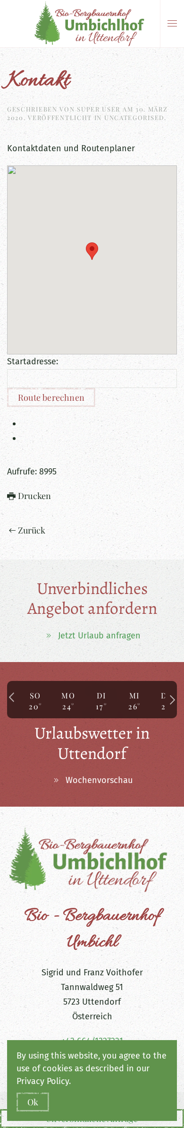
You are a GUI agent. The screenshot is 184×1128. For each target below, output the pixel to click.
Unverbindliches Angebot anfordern (92, 598)
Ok (32, 1102)
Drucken (34, 495)
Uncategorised (134, 117)
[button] (172, 23)
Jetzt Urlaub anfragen (99, 635)
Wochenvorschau (99, 780)
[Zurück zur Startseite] (92, 23)
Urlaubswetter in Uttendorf (92, 743)
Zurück (32, 530)
